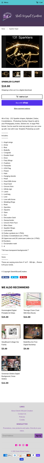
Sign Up (38, 436)
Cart (40, 2)
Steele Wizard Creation (22, 451)
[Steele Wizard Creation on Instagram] (23, 445)
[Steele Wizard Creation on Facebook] (16, 445)
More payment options (22, 108)
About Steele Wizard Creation (22, 411)
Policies (22, 417)
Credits (22, 420)
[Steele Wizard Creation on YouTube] (27, 445)
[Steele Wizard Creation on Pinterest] (20, 445)
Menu (6, 2)
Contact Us (22, 414)
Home (3, 29)
